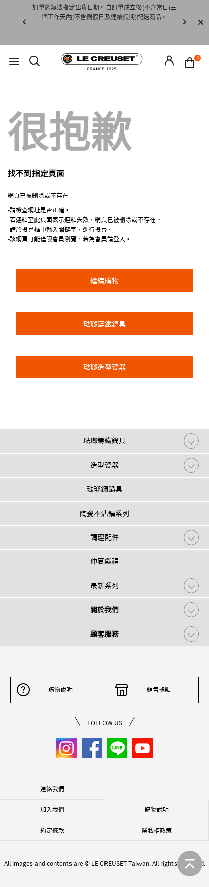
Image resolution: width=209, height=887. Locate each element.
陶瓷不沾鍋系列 (104, 513)
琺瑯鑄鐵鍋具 (104, 441)
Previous (24, 22)
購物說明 (60, 689)
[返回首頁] (189, 863)
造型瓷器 (104, 465)
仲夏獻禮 (104, 561)
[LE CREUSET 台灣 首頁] (102, 61)
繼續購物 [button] (104, 280)
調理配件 (104, 537)
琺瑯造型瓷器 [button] (104, 367)
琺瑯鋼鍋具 (104, 489)
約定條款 (52, 830)
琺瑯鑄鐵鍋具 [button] (104, 324)
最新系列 (104, 585)
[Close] (201, 22)
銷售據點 (159, 689)
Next (185, 22)
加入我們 (52, 809)
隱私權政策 (157, 830)
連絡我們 (52, 789)
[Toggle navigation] (14, 61)
